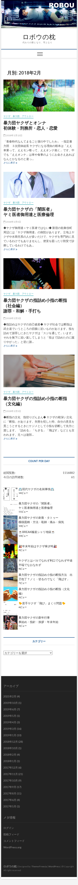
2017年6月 (9, 799)
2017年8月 (9, 793)
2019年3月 (9, 728)
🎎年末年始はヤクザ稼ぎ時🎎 (38, 546)
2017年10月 (10, 780)
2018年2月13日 (13, 135)
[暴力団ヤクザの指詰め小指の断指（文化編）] (39, 371)
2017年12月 (10, 767)
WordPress (54, 866)
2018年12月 (10, 741)
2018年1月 (9, 761)
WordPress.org (12, 847)
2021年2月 (9, 696)
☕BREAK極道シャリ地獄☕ (37, 532)
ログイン (8, 827)
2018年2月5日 (13, 221)
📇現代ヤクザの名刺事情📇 (36, 489)
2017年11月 (10, 774)
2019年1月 (9, 735)
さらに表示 (10, 163)
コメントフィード (14, 840)
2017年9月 (9, 787)
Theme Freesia (39, 866)
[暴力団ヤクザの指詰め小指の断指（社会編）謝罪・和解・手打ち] (39, 273)
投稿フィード (11, 834)
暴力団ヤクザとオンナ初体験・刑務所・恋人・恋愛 (30, 125)
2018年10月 (10, 748)
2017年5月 (9, 806)
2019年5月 (9, 715)
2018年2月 (9, 754)
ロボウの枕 (39, 37)
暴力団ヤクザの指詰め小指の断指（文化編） (35, 400)
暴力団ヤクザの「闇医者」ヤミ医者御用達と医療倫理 (28, 211)
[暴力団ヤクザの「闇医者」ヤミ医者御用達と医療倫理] (39, 185)
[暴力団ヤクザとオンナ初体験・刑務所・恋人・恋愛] (39, 96)
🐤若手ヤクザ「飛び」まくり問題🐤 (42, 603)
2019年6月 (9, 709)
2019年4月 (9, 722)
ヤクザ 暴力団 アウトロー (18, 116)
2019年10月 (10, 702)
